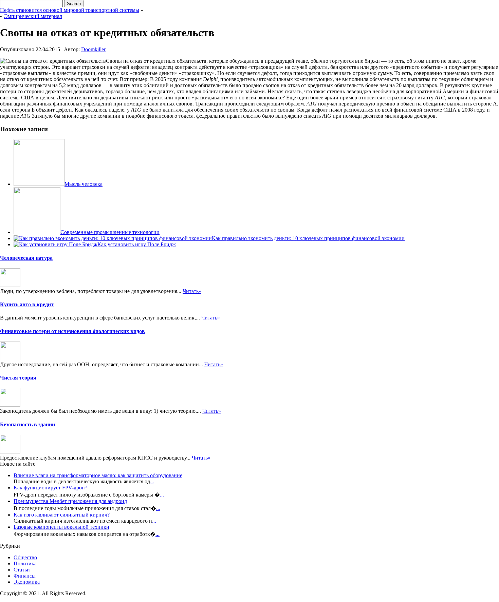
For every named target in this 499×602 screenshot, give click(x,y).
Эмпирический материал (33, 16)
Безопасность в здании (27, 424)
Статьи (22, 569)
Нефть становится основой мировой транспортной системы (69, 10)
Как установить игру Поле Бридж (136, 244)
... (152, 481)
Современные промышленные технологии (110, 232)
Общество (25, 557)
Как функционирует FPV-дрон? (50, 487)
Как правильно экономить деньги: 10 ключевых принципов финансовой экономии (308, 238)
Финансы (25, 576)
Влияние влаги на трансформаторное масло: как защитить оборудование (98, 475)
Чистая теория (18, 378)
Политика (25, 563)
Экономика (27, 582)
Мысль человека (83, 184)
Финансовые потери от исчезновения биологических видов (72, 331)
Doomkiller (93, 49)
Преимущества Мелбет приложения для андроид (70, 501)
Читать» (192, 291)
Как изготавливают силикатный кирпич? (62, 515)
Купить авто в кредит (27, 304)
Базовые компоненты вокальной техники (61, 527)
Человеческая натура (26, 258)
